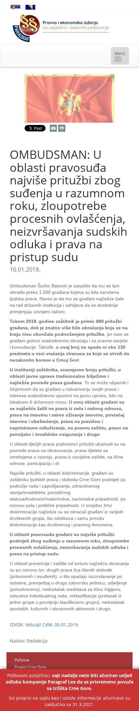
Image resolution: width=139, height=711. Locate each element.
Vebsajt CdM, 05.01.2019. (52, 625)
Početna (22, 660)
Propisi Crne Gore (31, 667)
